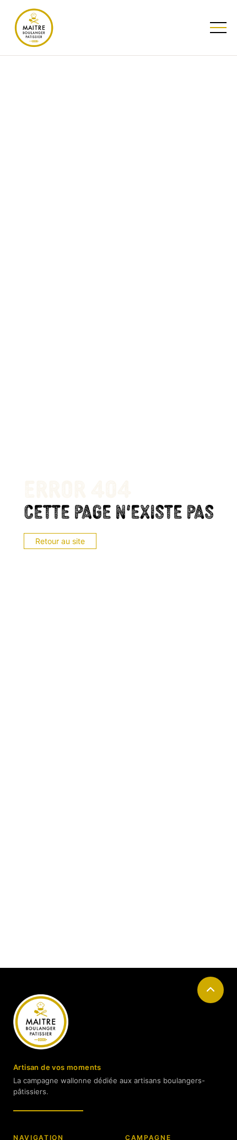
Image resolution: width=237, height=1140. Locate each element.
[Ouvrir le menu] (217, 27)
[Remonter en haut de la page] (210, 990)
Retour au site (60, 541)
